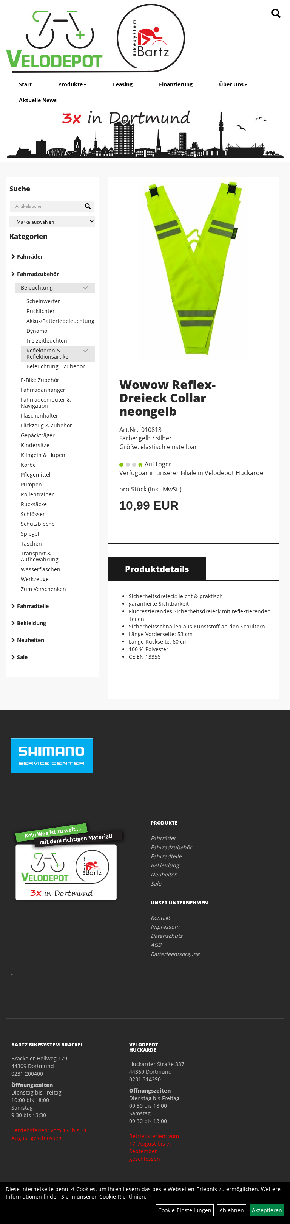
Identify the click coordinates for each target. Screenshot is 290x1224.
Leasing (123, 84)
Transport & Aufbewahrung (40, 556)
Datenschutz (166, 935)
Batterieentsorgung (175, 953)
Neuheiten (30, 640)
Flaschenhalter (39, 415)
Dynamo (36, 330)
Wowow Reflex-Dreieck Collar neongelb (167, 397)
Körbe (28, 464)
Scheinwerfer (43, 301)
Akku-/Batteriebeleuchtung (60, 320)
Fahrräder (30, 256)
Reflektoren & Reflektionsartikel (48, 353)
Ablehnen (231, 1210)
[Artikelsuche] (276, 14)
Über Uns (231, 84)
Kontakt (160, 917)
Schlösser (33, 514)
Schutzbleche (38, 523)
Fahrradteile (33, 606)
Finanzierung (176, 84)
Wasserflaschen (40, 569)
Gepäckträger (38, 435)
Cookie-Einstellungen (184, 1210)
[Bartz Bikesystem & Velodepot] (95, 38)
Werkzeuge (35, 579)
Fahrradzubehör (38, 274)
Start (25, 84)
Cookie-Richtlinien (122, 1196)
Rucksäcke (34, 504)
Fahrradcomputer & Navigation (46, 402)
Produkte (70, 84)
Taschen (31, 543)
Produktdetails (157, 568)
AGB (156, 944)
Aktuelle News (38, 100)
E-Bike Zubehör (40, 380)
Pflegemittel (36, 474)
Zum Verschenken (43, 589)
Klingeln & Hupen (43, 454)
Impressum (165, 926)
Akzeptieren (267, 1210)
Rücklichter (40, 311)
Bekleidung (31, 623)
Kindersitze (35, 445)
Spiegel (30, 533)
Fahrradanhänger (43, 389)
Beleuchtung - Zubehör (55, 366)
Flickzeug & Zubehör (46, 425)
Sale (22, 657)
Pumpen (31, 484)
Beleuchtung (37, 287)
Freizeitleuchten (46, 340)
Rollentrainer (37, 494)
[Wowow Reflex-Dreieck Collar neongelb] (193, 269)
